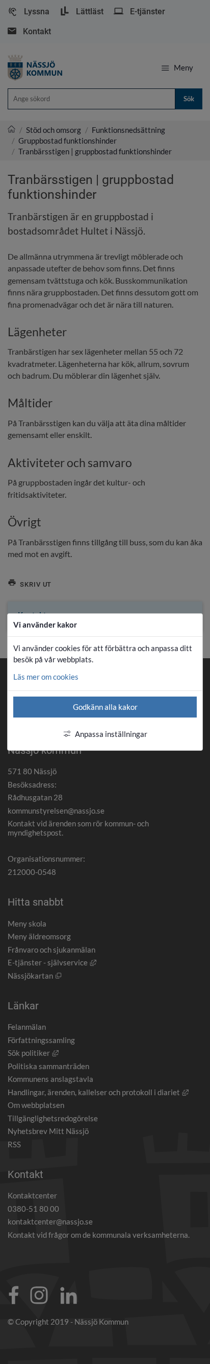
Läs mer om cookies (45, 676)
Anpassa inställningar (111, 733)
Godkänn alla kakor (105, 706)
